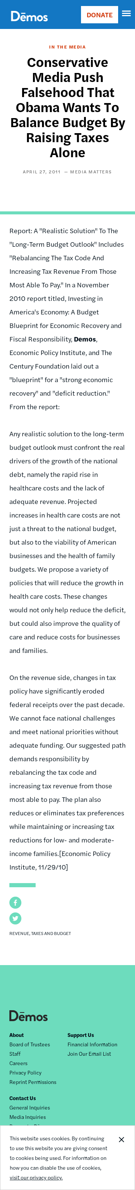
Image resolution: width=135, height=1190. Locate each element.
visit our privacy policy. (36, 1177)
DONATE (99, 14)
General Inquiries (29, 1107)
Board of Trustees (29, 1044)
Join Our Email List (89, 1053)
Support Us (81, 1034)
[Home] (29, 24)
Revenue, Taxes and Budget (40, 933)
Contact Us (22, 1098)
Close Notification (121, 1158)
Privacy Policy (25, 1072)
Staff (15, 1053)
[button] (15, 903)
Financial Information (92, 1044)
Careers (18, 1063)
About (16, 1034)
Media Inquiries (27, 1116)
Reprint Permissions (32, 1081)
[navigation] (126, 13)
